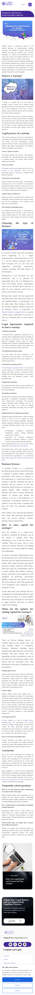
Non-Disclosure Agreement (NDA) (13, 368)
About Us (6, 956)
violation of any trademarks (11, 170)
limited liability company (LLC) (14, 312)
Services (6, 959)
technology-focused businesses (19, 446)
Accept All (17, 979)
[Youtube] (20, 944)
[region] (17, 979)
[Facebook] (10, 944)
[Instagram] (15, 944)
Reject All (17, 990)
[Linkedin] (25, 944)
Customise (17, 985)
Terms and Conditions (10, 963)
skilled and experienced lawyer (11, 779)
